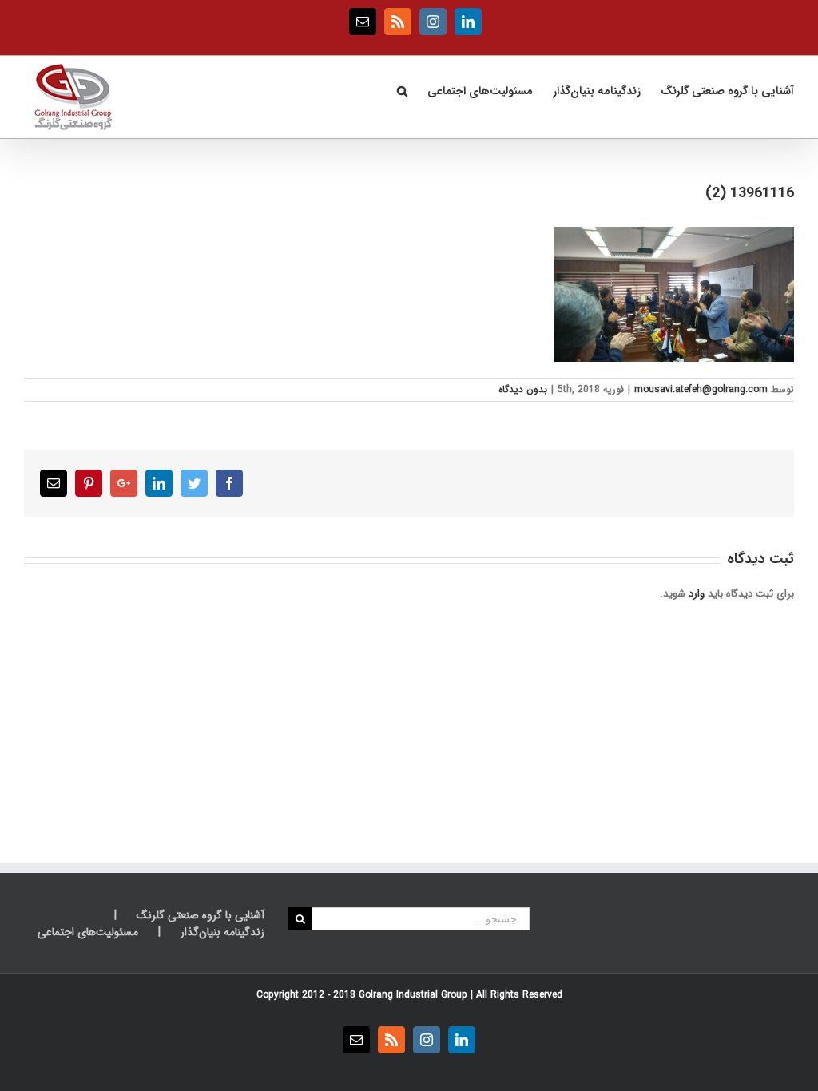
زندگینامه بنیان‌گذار (222, 932)
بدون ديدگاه (522, 389)
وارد (697, 593)
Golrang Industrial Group (413, 994)
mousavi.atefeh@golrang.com (701, 389)
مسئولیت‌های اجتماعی (88, 932)
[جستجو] (401, 89)
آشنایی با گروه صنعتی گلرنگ (200, 915)
